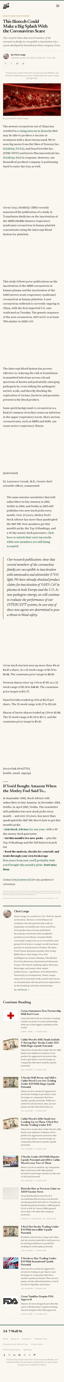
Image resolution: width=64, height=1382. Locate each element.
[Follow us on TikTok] (29, 1355)
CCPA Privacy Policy (12, 1350)
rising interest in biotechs (35, 131)
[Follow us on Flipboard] (34, 1355)
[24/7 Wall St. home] (6, 6)
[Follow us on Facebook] (4, 1355)
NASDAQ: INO (12, 157)
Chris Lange (19, 54)
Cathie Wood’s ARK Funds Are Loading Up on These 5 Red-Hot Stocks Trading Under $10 (39, 1122)
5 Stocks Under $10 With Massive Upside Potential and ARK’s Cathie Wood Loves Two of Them (40, 1160)
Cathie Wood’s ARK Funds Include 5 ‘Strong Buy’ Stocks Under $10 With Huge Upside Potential (40, 1043)
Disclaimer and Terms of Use (15, 1344)
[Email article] (17, 63)
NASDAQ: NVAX (13, 148)
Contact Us (27, 1339)
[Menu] (57, 6)
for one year (25, 829)
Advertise (28, 1350)
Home (5, 1339)
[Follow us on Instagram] (24, 1355)
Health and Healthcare (16, 16)
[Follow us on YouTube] (19, 1355)
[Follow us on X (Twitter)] (9, 1355)
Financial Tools (41, 1339)
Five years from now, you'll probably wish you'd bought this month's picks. (30, 865)
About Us (15, 1339)
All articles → (22, 990)
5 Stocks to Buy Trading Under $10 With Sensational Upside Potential (38, 1261)
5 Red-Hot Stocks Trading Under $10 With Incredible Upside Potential (40, 1230)
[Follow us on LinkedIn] (14, 1355)
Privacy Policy (37, 1344)
